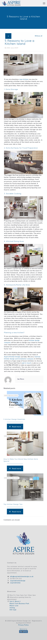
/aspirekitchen (15, 583)
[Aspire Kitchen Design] (11, 3)
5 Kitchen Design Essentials (14, 419)
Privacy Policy (23, 625)
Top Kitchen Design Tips (13, 504)
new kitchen (24, 79)
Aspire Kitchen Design (12, 357)
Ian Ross (20, 379)
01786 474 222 (16, 578)
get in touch (26, 363)
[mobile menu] (44, 3)
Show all (39, 36)
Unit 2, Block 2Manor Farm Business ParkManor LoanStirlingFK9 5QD (19, 606)
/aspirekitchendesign (17, 581)
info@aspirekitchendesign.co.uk (21, 576)
